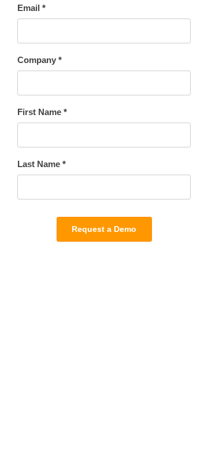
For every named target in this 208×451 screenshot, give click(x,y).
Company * (39, 60)
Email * (31, 8)
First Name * (42, 112)
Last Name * (41, 164)
